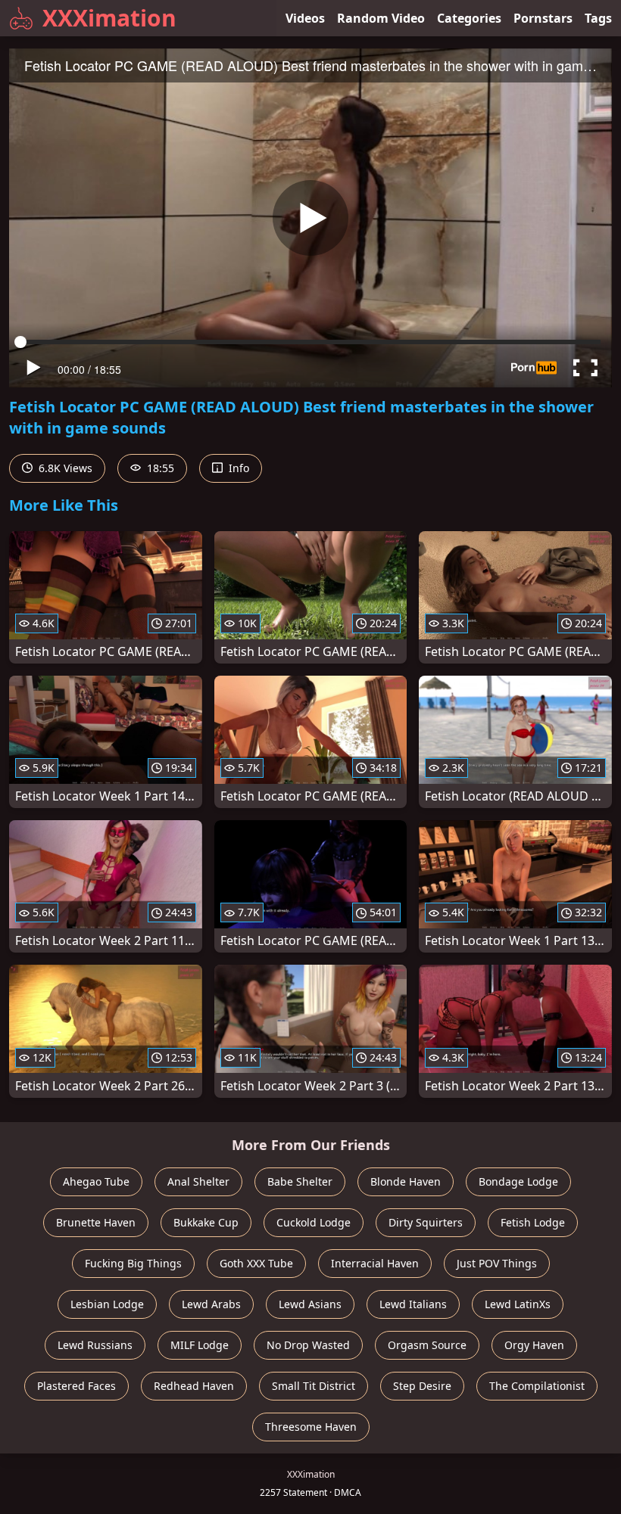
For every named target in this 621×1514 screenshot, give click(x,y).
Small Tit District (313, 1386)
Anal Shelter (198, 1181)
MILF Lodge (199, 1345)
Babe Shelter (299, 1181)
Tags (598, 18)
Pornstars (543, 18)
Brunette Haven (96, 1222)
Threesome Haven (311, 1426)
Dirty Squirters (426, 1222)
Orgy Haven (534, 1345)
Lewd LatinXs (518, 1304)
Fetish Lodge (533, 1222)
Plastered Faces (76, 1386)
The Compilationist (537, 1386)
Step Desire (422, 1386)
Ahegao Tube (96, 1181)
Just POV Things (497, 1263)
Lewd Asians (310, 1304)
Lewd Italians (413, 1304)
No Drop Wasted (308, 1345)
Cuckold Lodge (313, 1222)
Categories (469, 18)
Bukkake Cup (206, 1222)
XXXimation (109, 17)
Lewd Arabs (211, 1304)
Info (237, 468)
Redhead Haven (194, 1386)
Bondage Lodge (518, 1181)
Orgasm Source (427, 1345)
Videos (305, 18)
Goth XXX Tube (256, 1263)
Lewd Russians (95, 1345)
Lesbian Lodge (107, 1304)
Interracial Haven (375, 1263)
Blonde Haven (405, 1181)
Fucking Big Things (133, 1263)
